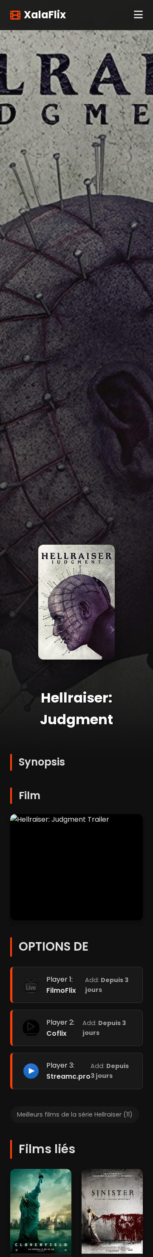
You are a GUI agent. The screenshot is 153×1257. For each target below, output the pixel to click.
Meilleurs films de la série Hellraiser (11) (75, 1114)
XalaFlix (45, 15)
